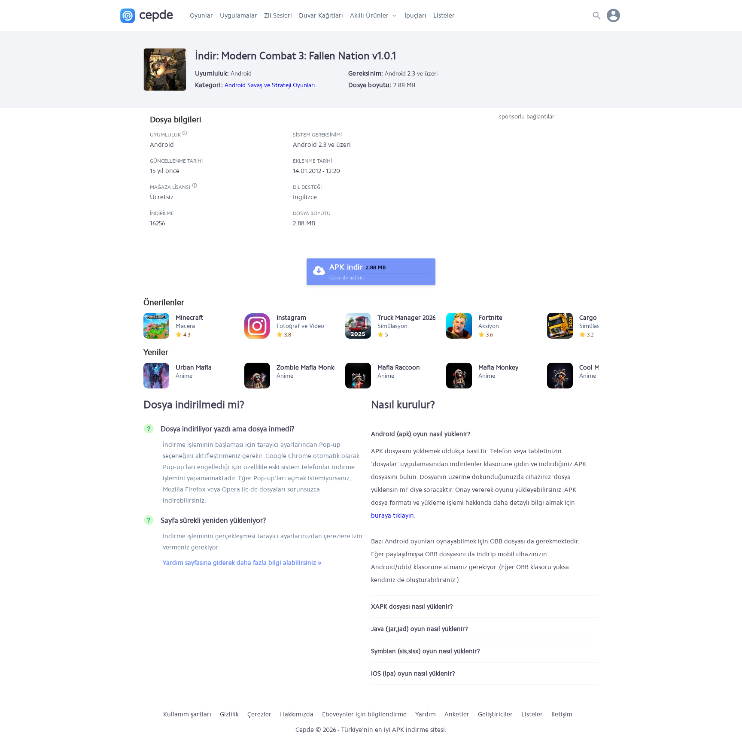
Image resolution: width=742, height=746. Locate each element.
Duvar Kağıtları (321, 15)
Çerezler (259, 714)
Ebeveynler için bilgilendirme (364, 714)
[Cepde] (146, 15)
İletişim (561, 714)
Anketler (456, 714)
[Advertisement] (526, 185)
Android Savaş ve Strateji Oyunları (270, 85)
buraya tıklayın (392, 515)
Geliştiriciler (495, 714)
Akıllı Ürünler (369, 15)
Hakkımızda (296, 714)
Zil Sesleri (278, 15)
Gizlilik (229, 714)
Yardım (425, 714)
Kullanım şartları (187, 714)
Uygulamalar (238, 15)
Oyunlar (201, 15)
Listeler (444, 15)
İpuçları (415, 15)
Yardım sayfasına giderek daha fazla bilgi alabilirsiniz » (242, 563)
